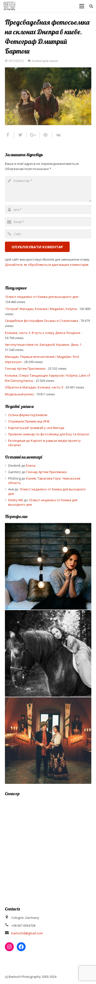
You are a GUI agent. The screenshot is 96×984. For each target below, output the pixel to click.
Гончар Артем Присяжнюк (25, 368)
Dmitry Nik (15, 500)
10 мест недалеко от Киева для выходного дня (41, 296)
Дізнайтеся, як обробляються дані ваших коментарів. (47, 264)
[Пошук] (91, 6)
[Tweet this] (20, 135)
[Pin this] (46, 135)
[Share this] (9, 135)
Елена (30, 465)
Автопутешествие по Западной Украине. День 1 (43, 344)
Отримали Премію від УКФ (28, 421)
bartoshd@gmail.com (27, 933)
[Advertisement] (48, 848)
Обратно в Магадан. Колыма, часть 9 (34, 387)
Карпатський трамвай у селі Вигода (36, 427)
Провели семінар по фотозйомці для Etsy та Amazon (48, 434)
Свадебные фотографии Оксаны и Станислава (41, 320)
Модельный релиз (19, 394)
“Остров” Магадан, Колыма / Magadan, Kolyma (41, 309)
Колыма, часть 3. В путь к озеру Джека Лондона (42, 332)
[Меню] (82, 6)
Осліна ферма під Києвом (27, 415)
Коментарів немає (45, 61)
